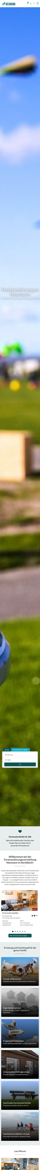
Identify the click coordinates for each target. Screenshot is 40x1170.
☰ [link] (37, 3)
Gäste (9, 760)
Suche (7, 750)
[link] (31, 3)
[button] (20, 764)
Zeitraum (10, 755)
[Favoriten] (36, 892)
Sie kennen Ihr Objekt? (20, 750)
